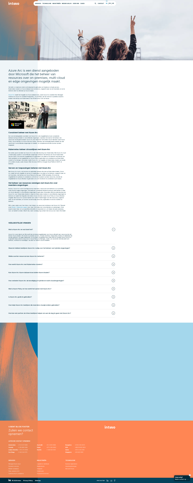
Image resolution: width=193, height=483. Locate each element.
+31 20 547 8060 (23, 445)
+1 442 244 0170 (22, 452)
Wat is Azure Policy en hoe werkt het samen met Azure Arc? (29, 289)
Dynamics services (13, 466)
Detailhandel (40, 471)
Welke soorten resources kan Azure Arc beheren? (26, 256)
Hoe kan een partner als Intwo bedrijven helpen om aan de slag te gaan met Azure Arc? (39, 313)
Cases (82, 3)
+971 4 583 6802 (51, 447)
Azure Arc (11, 95)
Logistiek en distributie (43, 464)
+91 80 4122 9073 (80, 445)
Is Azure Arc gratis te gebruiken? (20, 297)
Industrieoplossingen (71, 466)
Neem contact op (182, 478)
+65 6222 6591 (79, 452)
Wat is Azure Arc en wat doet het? (20, 229)
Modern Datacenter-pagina (19, 207)
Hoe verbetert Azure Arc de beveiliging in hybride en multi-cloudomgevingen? (36, 281)
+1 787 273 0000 (23, 450)
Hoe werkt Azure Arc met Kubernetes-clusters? (25, 264)
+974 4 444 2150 (79, 450)
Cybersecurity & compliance (16, 473)
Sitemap (38, 480)
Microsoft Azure (69, 468)
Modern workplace (13, 468)
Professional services (43, 473)
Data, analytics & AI (13, 471)
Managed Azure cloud (14, 464)
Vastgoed (39, 468)
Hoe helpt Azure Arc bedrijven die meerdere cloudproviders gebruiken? (33, 305)
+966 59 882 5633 (80, 447)
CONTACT (101, 3)
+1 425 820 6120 (51, 450)
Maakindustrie (40, 466)
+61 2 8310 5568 (51, 445)
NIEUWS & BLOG (67, 3)
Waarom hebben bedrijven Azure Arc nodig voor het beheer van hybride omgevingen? (39, 248)
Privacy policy (28, 480)
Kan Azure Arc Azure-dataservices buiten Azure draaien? (29, 272)
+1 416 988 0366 (23, 447)
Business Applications (71, 464)
